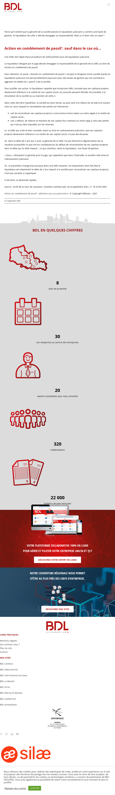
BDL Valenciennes (9, 669)
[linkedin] (12, 734)
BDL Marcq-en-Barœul (11, 692)
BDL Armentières (8, 704)
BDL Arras (5, 687)
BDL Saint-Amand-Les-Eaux (13, 675)
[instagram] (6, 734)
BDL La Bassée (7, 681)
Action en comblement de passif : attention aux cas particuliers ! (36, 193)
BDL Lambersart (8, 698)
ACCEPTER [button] (34, 788)
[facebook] (1, 734)
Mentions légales (8, 640)
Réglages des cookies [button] (15, 788)
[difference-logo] (57, 709)
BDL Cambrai (6, 663)
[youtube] (17, 734)
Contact (4, 651)
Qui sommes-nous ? (10, 644)
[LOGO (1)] (37, 736)
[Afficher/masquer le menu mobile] (109, 4)
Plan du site (6, 648)
